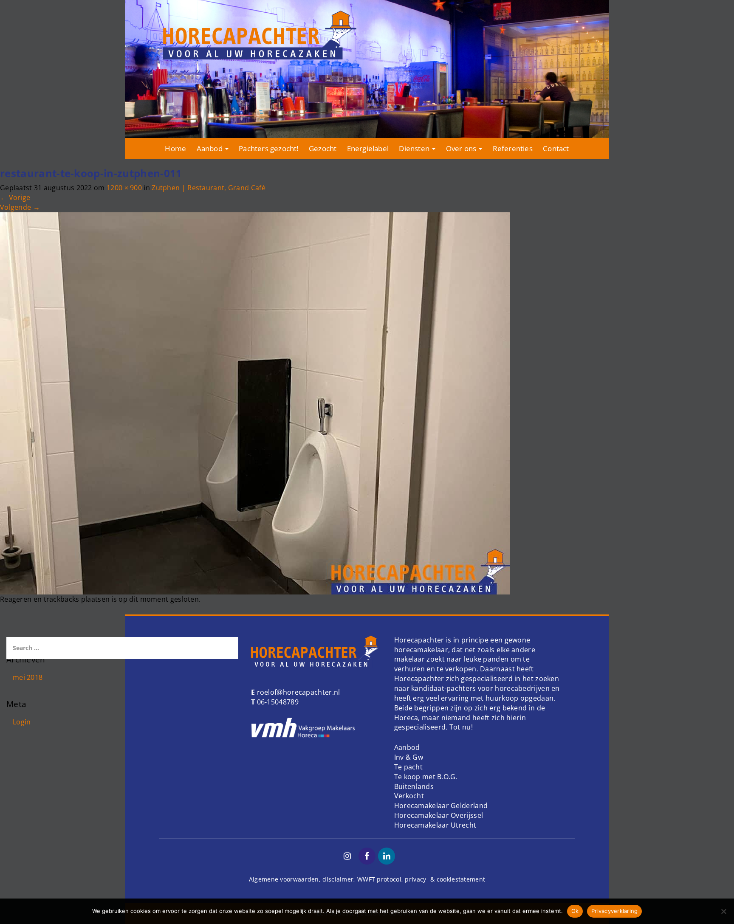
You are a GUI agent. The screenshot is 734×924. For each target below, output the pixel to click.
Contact (556, 148)
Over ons (462, 148)
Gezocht (322, 148)
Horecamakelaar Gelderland (441, 805)
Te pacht (408, 767)
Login (22, 722)
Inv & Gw (408, 757)
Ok (575, 910)
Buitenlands (414, 786)
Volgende (20, 207)
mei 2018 (27, 677)
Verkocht (409, 795)
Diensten (415, 148)
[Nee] (723, 911)
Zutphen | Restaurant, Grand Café (208, 187)
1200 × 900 (124, 187)
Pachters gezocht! (268, 148)
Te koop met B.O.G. (425, 776)
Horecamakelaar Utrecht (435, 825)
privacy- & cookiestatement (445, 879)
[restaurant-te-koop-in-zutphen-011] (255, 402)
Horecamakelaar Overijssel (438, 815)
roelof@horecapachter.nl (297, 692)
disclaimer (337, 879)
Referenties (513, 148)
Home (175, 148)
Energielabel (368, 148)
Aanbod (210, 148)
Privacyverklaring (614, 910)
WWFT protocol (379, 879)
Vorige (15, 197)
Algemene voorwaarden (284, 879)
